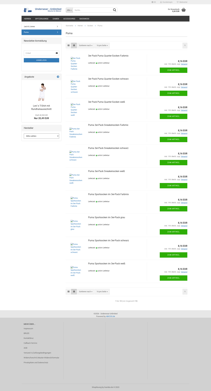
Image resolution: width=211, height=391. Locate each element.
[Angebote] (58, 77)
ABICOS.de (110, 316)
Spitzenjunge (41, 19)
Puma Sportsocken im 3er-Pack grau (106, 217)
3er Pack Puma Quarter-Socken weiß (106, 102)
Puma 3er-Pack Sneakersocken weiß (106, 171)
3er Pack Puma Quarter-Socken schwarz (108, 78)
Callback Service (30, 343)
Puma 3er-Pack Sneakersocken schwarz (108, 148)
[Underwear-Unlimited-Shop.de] (42, 10)
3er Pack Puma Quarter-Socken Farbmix (108, 55)
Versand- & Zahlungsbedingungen (37, 353)
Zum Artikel (173, 70)
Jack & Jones (29, 26)
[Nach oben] (203, 386)
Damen (56, 19)
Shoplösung (96, 387)
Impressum (28, 328)
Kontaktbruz (28, 338)
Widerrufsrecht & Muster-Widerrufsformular (41, 358)
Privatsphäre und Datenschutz (36, 362)
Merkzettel (183, 2)
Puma (26, 32)
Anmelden (41, 60)
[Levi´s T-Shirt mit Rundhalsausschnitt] (41, 91)
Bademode (84, 19)
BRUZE (26, 333)
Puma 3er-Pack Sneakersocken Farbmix (108, 125)
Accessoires (69, 19)
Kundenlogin (167, 2)
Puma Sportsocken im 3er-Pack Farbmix (108, 194)
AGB (25, 348)
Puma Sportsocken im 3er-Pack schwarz (108, 240)
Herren (27, 19)
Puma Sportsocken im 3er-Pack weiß (106, 263)
